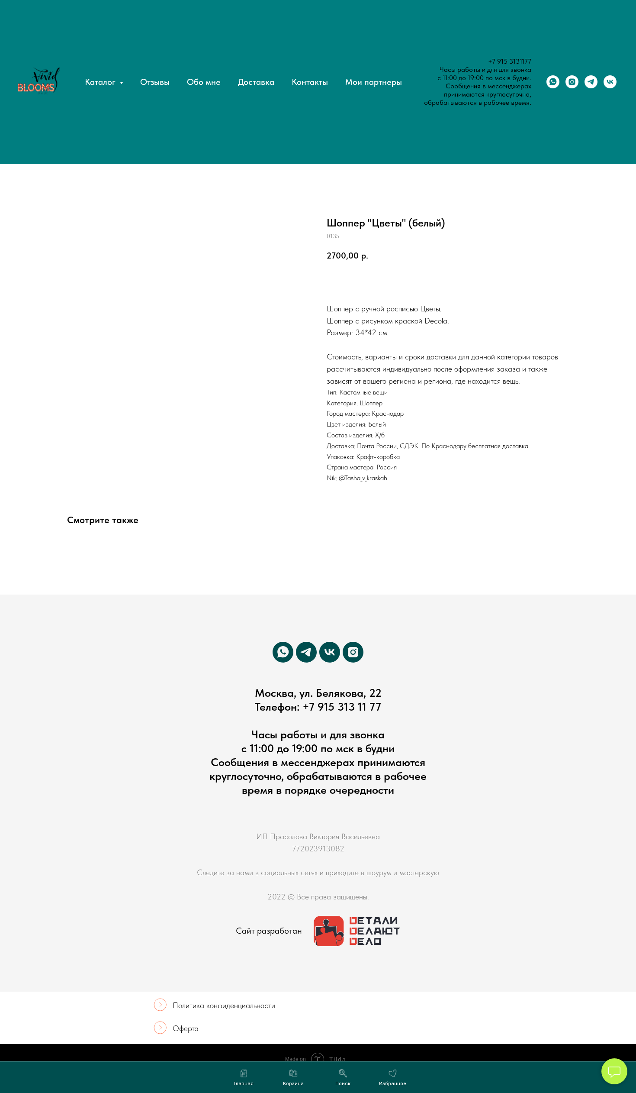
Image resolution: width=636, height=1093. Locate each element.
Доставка (256, 82)
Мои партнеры (373, 82)
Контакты (310, 82)
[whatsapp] (552, 81)
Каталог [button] (101, 82)
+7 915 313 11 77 (341, 706)
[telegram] (591, 81)
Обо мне (204, 82)
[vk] (610, 81)
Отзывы (155, 82)
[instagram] (571, 81)
